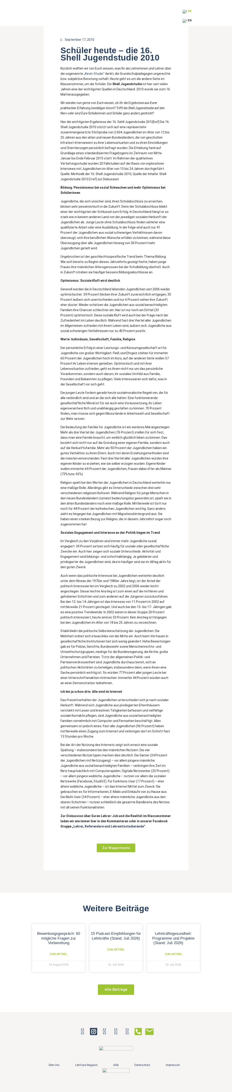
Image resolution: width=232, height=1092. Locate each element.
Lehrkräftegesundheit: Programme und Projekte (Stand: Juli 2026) (173, 938)
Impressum (173, 1065)
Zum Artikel (58, 954)
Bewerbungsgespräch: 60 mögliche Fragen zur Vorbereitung (58, 938)
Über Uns (54, 1065)
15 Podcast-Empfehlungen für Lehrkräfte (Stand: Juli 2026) (116, 935)
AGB (116, 1065)
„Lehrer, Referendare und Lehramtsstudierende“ (108, 826)
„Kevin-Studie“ (94, 73)
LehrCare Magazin (86, 1065)
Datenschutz (142, 1065)
